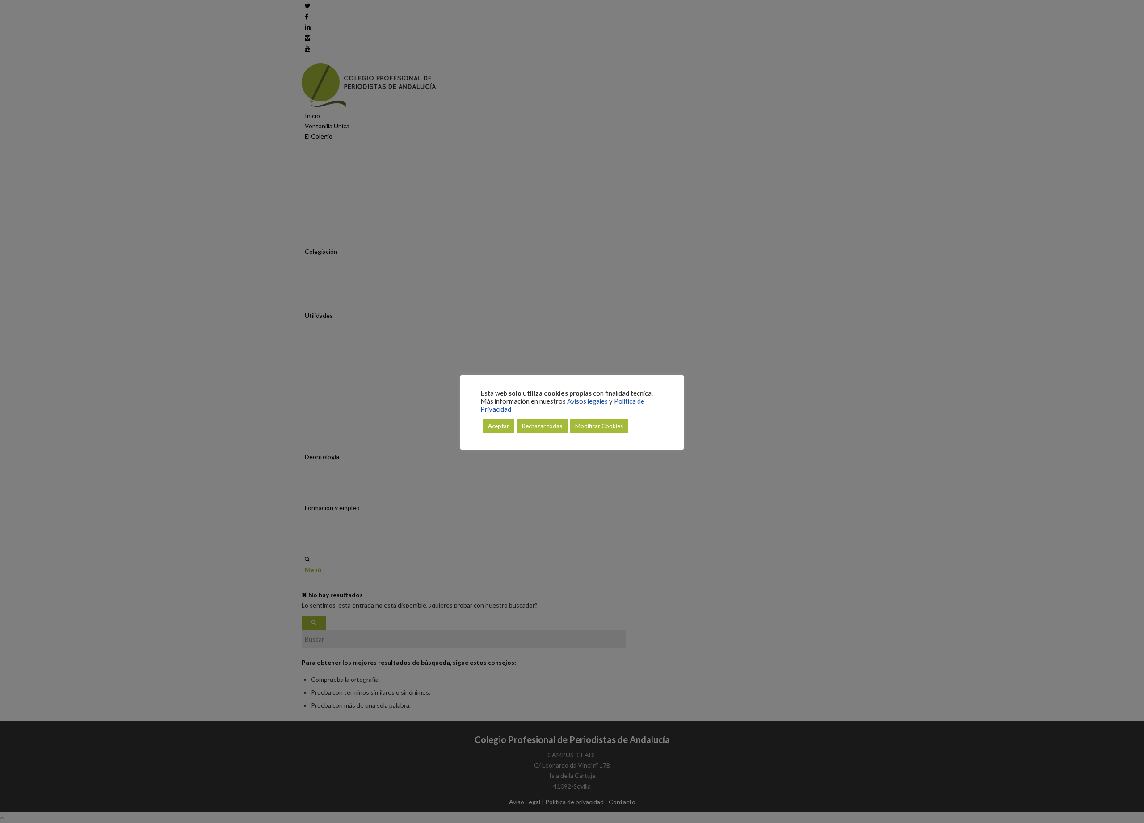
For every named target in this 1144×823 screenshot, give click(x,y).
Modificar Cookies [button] (599, 426)
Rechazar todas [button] (542, 426)
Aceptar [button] (498, 426)
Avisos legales (587, 401)
